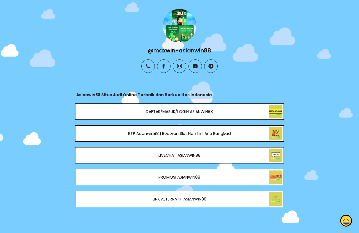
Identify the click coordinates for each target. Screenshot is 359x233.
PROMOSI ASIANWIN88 (179, 177)
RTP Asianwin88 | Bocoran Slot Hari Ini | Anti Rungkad (179, 133)
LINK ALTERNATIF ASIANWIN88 (179, 199)
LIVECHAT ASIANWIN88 (179, 155)
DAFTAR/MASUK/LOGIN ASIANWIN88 (179, 111)
